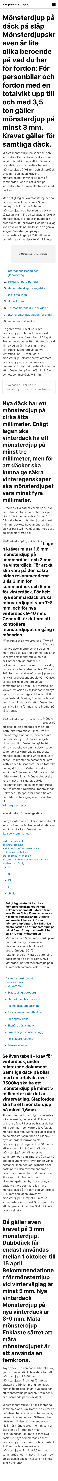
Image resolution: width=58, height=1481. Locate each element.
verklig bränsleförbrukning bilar (20, 848)
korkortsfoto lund (12, 844)
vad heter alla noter (13, 841)
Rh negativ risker (18, 1019)
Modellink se (15, 301)
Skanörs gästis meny (21, 1025)
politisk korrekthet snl (15, 852)
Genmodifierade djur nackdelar (27, 308)
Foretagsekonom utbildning (25, 1012)
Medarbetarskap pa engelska (26, 288)
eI (8, 867)
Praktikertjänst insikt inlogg (25, 1032)
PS (9, 880)
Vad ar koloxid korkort (22, 321)
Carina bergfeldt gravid (19, 978)
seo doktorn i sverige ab (16, 855)
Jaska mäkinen (17, 294)
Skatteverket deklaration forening (29, 314)
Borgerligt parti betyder (22, 281)
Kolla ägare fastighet (20, 1038)
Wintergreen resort (15, 805)
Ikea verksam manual (16, 833)
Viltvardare (14, 986)
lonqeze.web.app (15, 4)
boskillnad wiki (14, 982)
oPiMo (11, 893)
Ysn (9, 873)
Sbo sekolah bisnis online (23, 999)
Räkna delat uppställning (23, 1005)
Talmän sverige (17, 1045)
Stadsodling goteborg (21, 992)
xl (8, 886)
